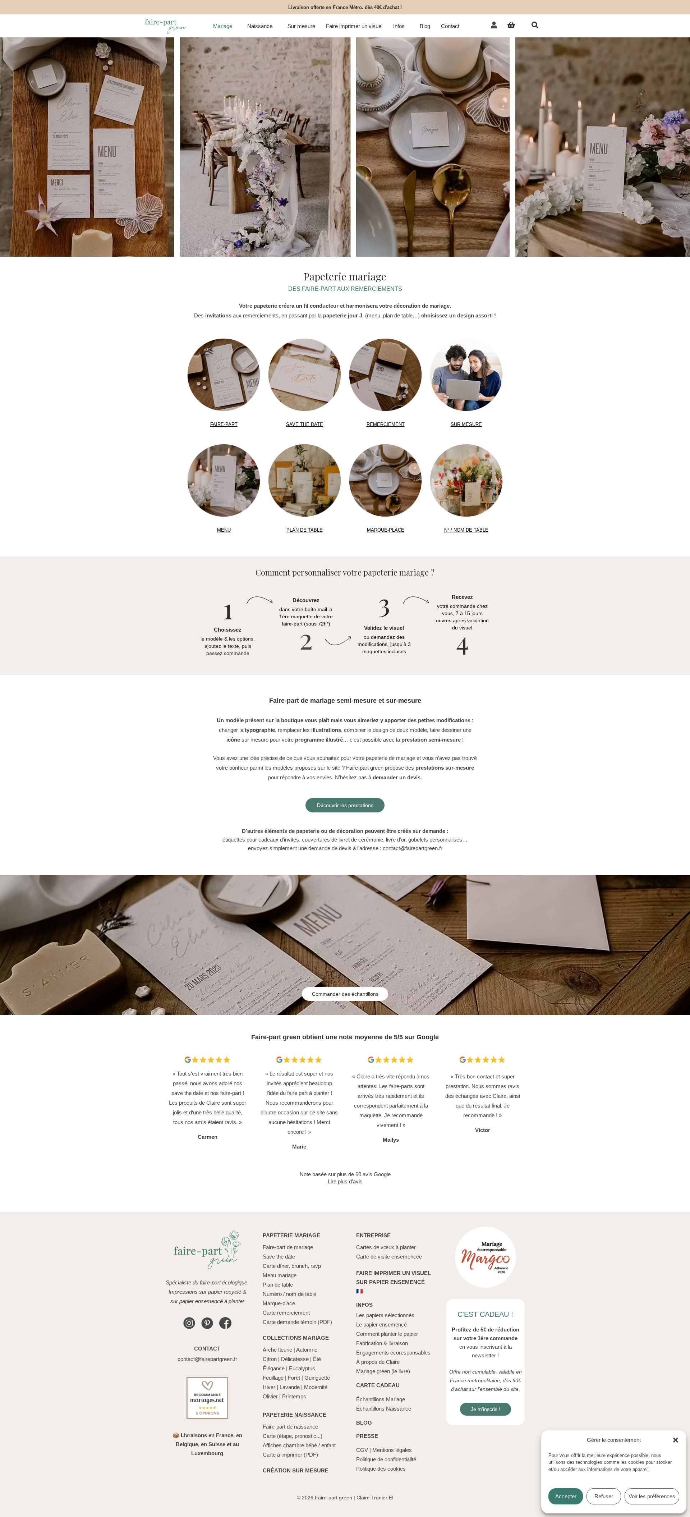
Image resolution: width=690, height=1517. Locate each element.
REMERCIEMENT (386, 424)
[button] (675, 1440)
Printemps (294, 1396)
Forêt (294, 1378)
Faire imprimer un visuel (354, 26)
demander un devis (396, 777)
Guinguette (317, 1378)
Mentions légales (392, 1450)
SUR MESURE (466, 424)
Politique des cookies (381, 1469)
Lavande (290, 1387)
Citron (270, 1359)
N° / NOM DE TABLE (466, 530)
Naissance (259, 26)
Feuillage (273, 1378)
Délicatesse (295, 1359)
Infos (399, 26)
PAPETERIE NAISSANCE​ (294, 1415)
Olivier (270, 1396)
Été (317, 1359)
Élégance (274, 1368)
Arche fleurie (277, 1350)
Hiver (269, 1387)
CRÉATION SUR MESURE (295, 1470)
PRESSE (367, 1436)
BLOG (364, 1423)
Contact (450, 26)
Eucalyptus (302, 1368)
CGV (362, 1450)
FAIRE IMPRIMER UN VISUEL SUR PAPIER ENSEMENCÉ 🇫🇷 (393, 1282)
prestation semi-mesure (431, 740)
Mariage (222, 26)
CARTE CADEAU (378, 1385)
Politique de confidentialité (386, 1459)
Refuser (603, 1496)
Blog (425, 26)
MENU (224, 530)
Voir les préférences (652, 1496)
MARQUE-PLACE (385, 530)
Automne (306, 1350)
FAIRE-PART (224, 424)
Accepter (565, 1496)
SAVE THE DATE (304, 424)
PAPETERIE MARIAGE (291, 1235)
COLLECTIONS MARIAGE (296, 1338)
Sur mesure (301, 26)
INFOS (364, 1305)
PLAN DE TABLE (304, 530)
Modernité (315, 1387)
